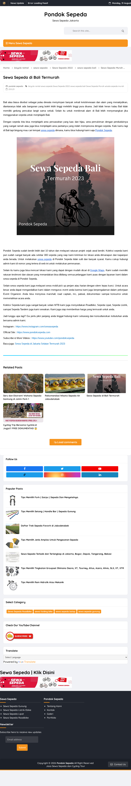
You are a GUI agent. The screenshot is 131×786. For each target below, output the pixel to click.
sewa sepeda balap (65, 611)
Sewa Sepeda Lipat (13, 713)
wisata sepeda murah (114, 86)
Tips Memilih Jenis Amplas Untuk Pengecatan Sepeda (49, 539)
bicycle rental (34, 86)
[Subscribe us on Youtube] (99, 468)
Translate (29, 661)
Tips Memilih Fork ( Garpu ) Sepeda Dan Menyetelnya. (49, 497)
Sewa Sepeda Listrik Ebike (17, 710)
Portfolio (51, 717)
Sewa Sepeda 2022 (61, 86)
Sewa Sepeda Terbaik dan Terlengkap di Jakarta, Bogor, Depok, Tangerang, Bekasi (66, 553)
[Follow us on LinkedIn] (99, 474)
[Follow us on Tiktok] (24, 474)
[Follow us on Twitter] (62, 468)
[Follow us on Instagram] (62, 474)
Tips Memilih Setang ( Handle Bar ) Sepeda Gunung (48, 511)
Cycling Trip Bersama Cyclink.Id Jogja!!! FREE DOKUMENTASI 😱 (20, 427)
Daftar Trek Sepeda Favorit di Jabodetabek (45, 525)
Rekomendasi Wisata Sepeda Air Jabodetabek (62, 397)
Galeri (50, 713)
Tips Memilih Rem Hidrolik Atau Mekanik (42, 582)
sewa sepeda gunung (89, 611)
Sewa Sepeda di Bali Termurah (103, 395)
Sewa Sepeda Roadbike (20, 611)
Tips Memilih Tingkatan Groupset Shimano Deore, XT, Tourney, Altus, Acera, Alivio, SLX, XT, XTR (72, 568)
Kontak (51, 710)
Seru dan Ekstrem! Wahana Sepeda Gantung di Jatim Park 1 (22, 397)
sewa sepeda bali (78, 86)
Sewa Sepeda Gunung (15, 706)
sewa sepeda (46, 86)
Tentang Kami (54, 706)
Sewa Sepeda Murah (95, 86)
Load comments (67, 442)
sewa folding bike (44, 611)
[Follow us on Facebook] (24, 468)
